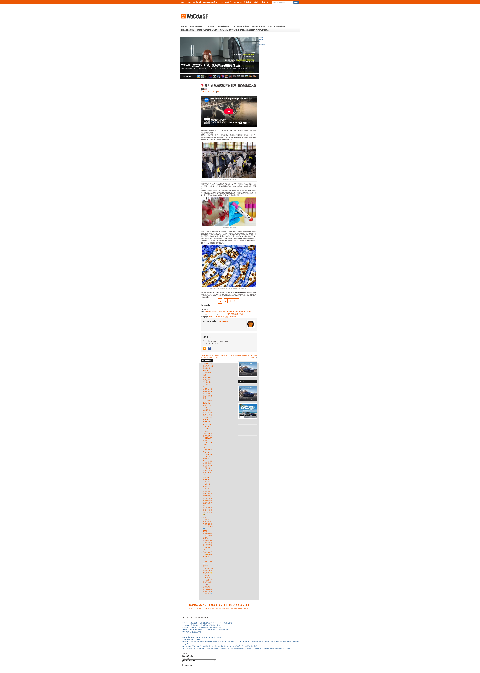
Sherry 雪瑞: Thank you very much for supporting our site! (201, 637)
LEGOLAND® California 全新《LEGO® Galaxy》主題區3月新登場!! (207, 405)
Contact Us (238, 2)
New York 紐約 (226, 2)
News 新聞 (224, 317)
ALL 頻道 (184, 26)
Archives (262, 44)
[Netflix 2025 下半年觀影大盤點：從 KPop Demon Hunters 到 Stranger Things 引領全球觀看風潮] (222, 76)
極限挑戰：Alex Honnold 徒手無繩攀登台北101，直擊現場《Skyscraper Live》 (207, 438)
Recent (261, 40)
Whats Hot (232, 317)
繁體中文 (265, 2)
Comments (262, 42)
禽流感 (241, 314)
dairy (224, 312)
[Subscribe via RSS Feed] (205, 348)
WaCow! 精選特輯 (258, 26)
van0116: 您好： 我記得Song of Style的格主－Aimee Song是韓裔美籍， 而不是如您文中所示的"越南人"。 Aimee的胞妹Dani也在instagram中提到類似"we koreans (236, 648)
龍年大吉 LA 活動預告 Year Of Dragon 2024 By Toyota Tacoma (244, 30)
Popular (261, 37)
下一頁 (234, 301)
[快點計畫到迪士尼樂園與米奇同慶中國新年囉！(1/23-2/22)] (226, 76)
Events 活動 (209, 26)
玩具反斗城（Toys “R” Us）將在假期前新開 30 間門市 (207, 580)
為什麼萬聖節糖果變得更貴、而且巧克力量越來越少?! (207, 545)
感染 (236, 314)
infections (214, 314)
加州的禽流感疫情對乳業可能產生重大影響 (228, 87)
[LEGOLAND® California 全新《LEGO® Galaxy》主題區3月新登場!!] (210, 76)
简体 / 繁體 (247, 2)
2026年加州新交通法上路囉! (191, 632)
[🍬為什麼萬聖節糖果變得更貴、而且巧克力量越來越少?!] (250, 76)
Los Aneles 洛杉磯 (194, 2)
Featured (217, 317)
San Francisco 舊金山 (210, 2)
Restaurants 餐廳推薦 (240, 26)
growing (203, 314)
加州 (232, 314)
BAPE (202, 92)
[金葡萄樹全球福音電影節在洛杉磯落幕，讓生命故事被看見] (206, 76)
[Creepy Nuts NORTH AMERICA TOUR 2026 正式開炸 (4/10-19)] (214, 76)
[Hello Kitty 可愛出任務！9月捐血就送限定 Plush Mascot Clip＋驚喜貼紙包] (198, 76)
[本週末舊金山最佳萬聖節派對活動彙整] (230, 76)
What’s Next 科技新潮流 (277, 26)
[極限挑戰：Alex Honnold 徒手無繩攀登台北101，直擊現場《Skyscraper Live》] (218, 76)
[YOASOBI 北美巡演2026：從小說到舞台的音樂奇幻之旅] (202, 76)
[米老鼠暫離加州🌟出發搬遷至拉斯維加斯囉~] (234, 76)
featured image (238, 312)
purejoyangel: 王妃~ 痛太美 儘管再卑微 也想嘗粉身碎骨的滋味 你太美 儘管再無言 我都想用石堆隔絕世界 (219, 646)
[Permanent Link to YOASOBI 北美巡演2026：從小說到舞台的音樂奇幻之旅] (219, 55)
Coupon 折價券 (196, 26)
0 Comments (221, 92)
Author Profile (223, 322)
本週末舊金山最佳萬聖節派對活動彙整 (207, 493)
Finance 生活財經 (187, 30)
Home (183, 2)
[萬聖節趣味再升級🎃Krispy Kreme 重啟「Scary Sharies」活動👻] (254, 76)
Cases (220, 312)
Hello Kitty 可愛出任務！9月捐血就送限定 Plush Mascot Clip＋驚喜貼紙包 (207, 623)
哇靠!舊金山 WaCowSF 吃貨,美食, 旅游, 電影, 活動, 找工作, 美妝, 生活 (219, 605)
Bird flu (207, 312)
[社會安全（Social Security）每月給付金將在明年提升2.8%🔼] (242, 76)
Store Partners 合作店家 (207, 30)
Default (210, 317)
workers (224, 314)
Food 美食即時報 (223, 26)
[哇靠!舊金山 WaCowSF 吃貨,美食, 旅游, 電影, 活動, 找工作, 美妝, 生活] (194, 16)
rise (219, 314)
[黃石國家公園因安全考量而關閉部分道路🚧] (238, 76)
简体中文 (257, 2)
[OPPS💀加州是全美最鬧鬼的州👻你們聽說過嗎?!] (246, 76)
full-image (247, 312)
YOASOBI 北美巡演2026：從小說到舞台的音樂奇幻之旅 (210, 65)
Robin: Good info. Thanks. (191, 639)
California (213, 312)
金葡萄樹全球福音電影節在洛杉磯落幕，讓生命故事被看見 (207, 393)
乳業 (229, 314)
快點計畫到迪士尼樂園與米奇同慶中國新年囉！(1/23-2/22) (207, 470)
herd (208, 314)
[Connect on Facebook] (209, 348)
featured (230, 312)
